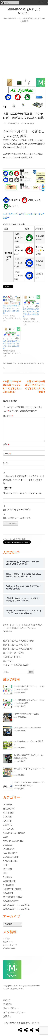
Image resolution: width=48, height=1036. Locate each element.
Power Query (10, 901)
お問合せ (7, 1016)
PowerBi (8, 893)
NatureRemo (10, 860)
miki (4, 123)
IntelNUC (8, 828)
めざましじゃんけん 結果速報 (17, 648)
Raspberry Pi (10, 852)
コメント (8, 415)
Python (7, 868)
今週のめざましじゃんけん (16, 909)
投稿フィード (8, 942)
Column (7, 804)
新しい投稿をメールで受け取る (17, 518)
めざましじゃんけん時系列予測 (18, 640)
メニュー (44, 2)
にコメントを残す (27, 123)
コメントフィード (10, 945)
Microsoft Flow (12, 897)
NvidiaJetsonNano (14, 832)
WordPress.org (9, 948)
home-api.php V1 (12, 656)
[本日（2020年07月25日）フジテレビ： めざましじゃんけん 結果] (11, 333)
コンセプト (8, 660)
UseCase (7, 844)
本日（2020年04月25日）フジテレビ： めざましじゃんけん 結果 (31, 313)
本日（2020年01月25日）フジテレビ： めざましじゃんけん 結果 (11, 309)
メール (7, 453)
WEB (5, 836)
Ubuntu (7, 824)
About (6, 1000)
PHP (5, 872)
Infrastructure (12, 889)
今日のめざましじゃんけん (16, 905)
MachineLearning (13, 840)
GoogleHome (10, 856)
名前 (6, 444)
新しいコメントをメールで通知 (17, 509)
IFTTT (5, 864)
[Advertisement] (24, 50)
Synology (9, 848)
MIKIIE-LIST (8, 812)
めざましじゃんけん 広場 (15, 644)
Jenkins (7, 820)
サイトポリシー (10, 1008)
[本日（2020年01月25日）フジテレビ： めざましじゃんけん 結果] (11, 300)
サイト (6, 463)
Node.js (7, 876)
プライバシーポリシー (14, 1012)
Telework (8, 808)
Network (8, 884)
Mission (7, 1004)
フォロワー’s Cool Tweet (16, 664)
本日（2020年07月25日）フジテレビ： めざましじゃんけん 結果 (11, 345)
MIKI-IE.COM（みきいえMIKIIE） (24, 11)
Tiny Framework (11, 1023)
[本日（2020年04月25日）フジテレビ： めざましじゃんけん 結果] (31, 301)
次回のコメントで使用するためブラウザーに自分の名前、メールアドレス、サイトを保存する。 (23, 480)
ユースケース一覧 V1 (13, 652)
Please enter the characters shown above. (22, 493)
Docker (7, 816)
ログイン (6, 938)
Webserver (9, 881)
